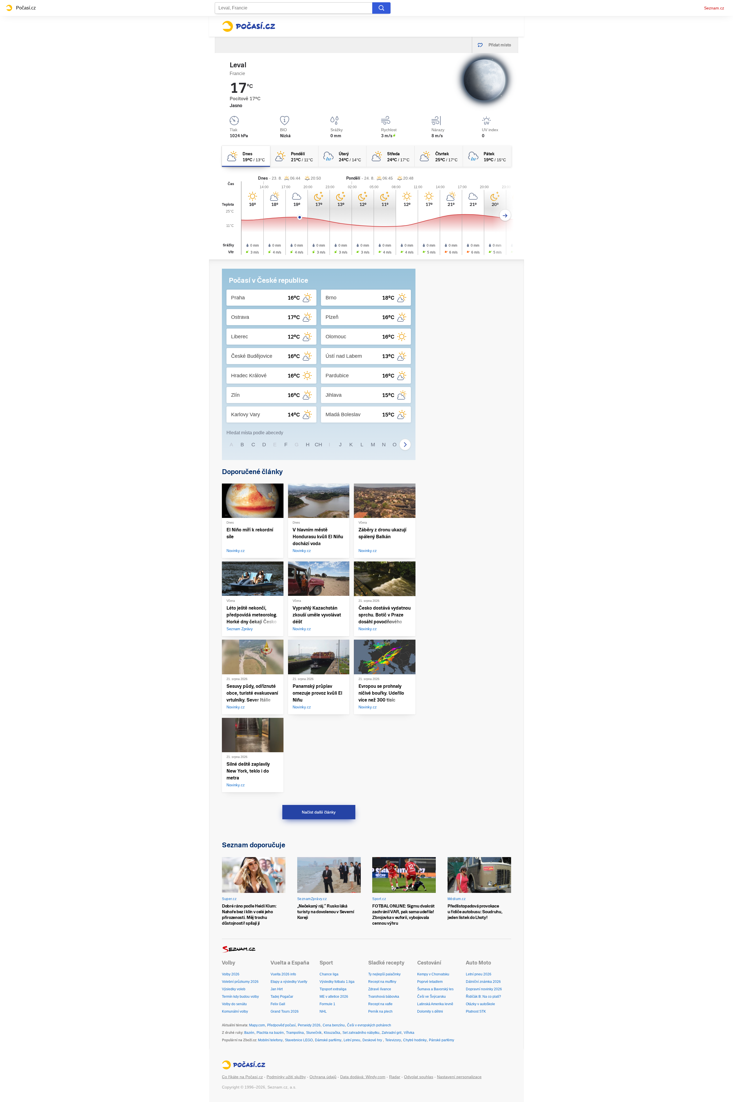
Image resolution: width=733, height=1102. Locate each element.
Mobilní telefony (270, 1040)
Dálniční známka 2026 (483, 982)
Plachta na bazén (270, 1033)
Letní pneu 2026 (478, 974)
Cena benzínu (334, 1025)
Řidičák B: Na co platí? (483, 997)
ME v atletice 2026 (334, 997)
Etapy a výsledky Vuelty (289, 982)
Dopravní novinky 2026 (484, 989)
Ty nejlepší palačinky (384, 974)
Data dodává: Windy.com (362, 1077)
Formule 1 (327, 1004)
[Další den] (505, 215)
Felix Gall (278, 1004)
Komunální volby (235, 1011)
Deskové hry (372, 1040)
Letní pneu (352, 1040)
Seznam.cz (714, 8)
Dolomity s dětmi (430, 1011)
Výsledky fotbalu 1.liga (337, 982)
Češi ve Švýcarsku (431, 997)
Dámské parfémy (328, 1040)
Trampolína (295, 1033)
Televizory (393, 1040)
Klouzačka (332, 1033)
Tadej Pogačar (282, 997)
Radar (394, 1077)
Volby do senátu (234, 1004)
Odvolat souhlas (418, 1077)
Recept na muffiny (382, 982)
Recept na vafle (380, 1004)
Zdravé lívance (379, 989)
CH (318, 444)
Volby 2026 (230, 974)
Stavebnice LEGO (299, 1040)
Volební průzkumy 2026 (240, 982)
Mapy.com (257, 1025)
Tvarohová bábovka (383, 997)
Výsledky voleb (233, 989)
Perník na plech (380, 1011)
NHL (323, 1011)
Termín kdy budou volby (240, 997)
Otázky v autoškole (480, 1004)
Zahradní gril (391, 1033)
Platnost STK (476, 1011)
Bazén (249, 1033)
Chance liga (329, 974)
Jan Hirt (277, 989)
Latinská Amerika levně (435, 1004)
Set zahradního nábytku (360, 1033)
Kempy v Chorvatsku (433, 974)
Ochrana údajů (323, 1077)
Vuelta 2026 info (283, 974)
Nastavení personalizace (459, 1077)
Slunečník (314, 1033)
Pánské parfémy (441, 1040)
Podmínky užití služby (286, 1077)
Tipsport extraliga (333, 989)
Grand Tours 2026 (285, 1011)
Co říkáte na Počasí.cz (242, 1077)
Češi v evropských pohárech (369, 1025)
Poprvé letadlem (430, 982)
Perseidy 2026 (309, 1025)
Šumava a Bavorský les (435, 989)
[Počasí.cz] (248, 26)
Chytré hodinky (415, 1040)
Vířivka (409, 1033)
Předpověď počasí (281, 1025)
